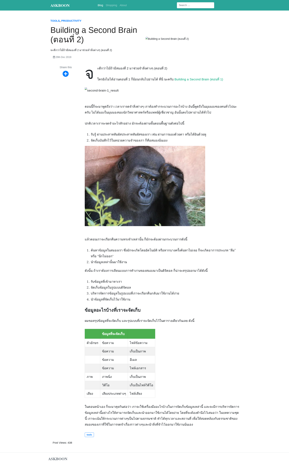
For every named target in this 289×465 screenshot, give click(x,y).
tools (55, 20)
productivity (71, 20)
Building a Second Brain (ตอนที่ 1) (198, 79)
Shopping (111, 5)
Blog (100, 5)
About (123, 5)
